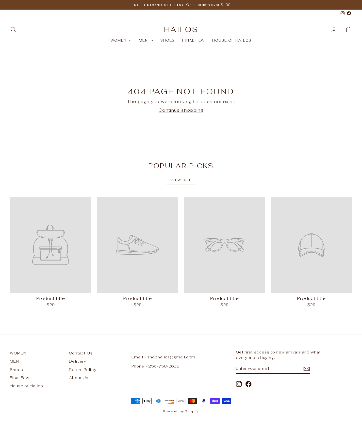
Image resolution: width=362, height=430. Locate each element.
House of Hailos (231, 40)
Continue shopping (181, 110)
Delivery (77, 361)
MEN (144, 40)
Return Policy (83, 369)
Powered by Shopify (181, 411)
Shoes (167, 40)
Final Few (193, 40)
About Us (78, 377)
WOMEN (119, 40)
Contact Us (81, 353)
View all (181, 180)
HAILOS (181, 29)
